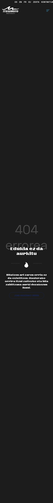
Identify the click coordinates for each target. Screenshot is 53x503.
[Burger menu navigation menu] (48, 10)
